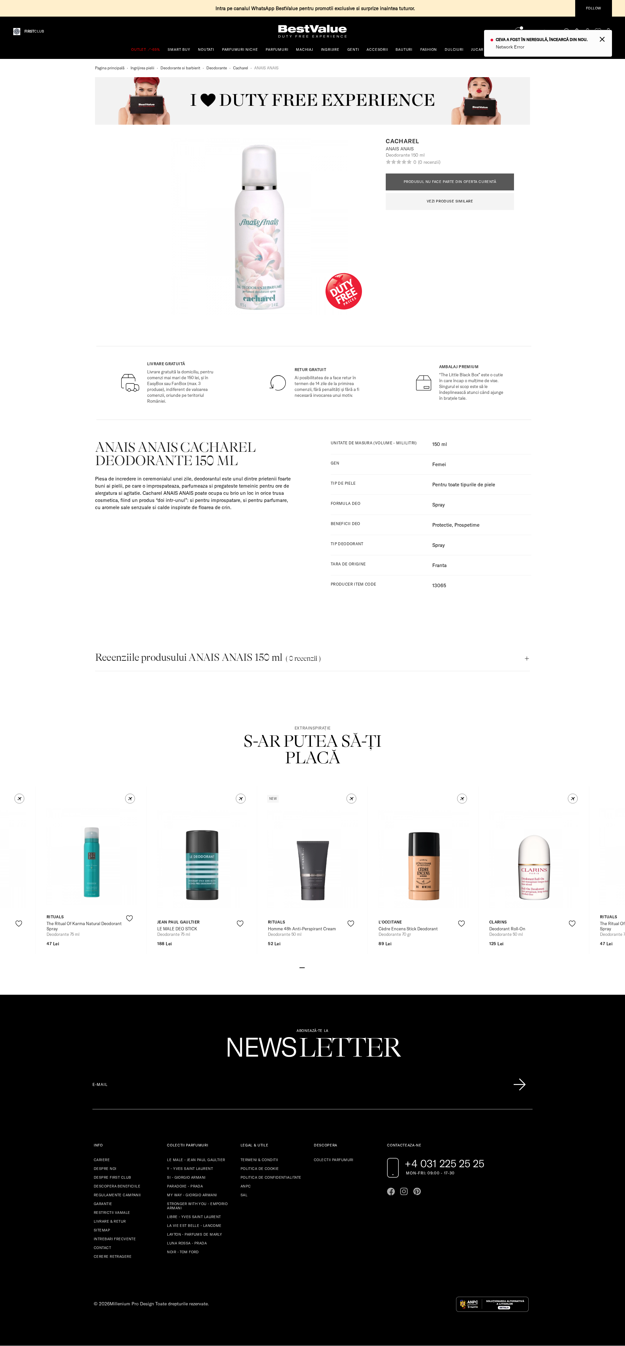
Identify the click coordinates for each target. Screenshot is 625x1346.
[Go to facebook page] (391, 1191)
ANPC (246, 1186)
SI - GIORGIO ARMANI (186, 1177)
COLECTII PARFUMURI (334, 1160)
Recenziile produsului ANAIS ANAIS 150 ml (208, 657)
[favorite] (598, 31)
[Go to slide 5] (323, 967)
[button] (19, 799)
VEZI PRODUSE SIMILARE (450, 201)
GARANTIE (103, 1203)
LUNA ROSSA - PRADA (187, 1243)
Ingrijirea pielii (142, 67)
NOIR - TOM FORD (183, 1252)
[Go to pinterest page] (417, 1191)
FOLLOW (593, 8)
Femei (439, 464)
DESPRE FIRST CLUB (112, 1177)
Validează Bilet (541, 32)
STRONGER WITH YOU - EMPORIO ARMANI (197, 1205)
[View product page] (91, 856)
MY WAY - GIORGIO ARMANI (192, 1195)
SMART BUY (179, 49)
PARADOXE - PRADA (185, 1186)
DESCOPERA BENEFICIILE (117, 1186)
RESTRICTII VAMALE (112, 1212)
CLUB (34, 31)
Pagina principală (109, 67)
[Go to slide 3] (312, 967)
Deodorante (216, 67)
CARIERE (102, 1160)
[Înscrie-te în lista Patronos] (520, 1084)
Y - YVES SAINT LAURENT (190, 1168)
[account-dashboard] (587, 31)
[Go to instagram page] (404, 1191)
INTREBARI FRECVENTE (115, 1239)
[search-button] (566, 31)
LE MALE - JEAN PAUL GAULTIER (196, 1160)
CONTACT (102, 1247)
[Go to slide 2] (307, 967)
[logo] (312, 31)
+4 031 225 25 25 (444, 1163)
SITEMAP (102, 1230)
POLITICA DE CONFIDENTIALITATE (271, 1177)
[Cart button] (608, 31)
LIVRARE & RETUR (110, 1221)
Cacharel (240, 67)
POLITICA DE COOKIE (260, 1168)
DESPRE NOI (105, 1168)
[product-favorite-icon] (18, 923)
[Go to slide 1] (302, 967)
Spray (438, 545)
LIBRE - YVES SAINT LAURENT (194, 1216)
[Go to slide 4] (317, 967)
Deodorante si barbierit (180, 67)
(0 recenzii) (429, 162)
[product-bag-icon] (18, 940)
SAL (244, 1195)
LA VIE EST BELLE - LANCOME (194, 1225)
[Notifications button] (577, 31)
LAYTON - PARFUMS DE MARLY (194, 1234)
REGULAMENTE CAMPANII (117, 1195)
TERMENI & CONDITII (259, 1160)
